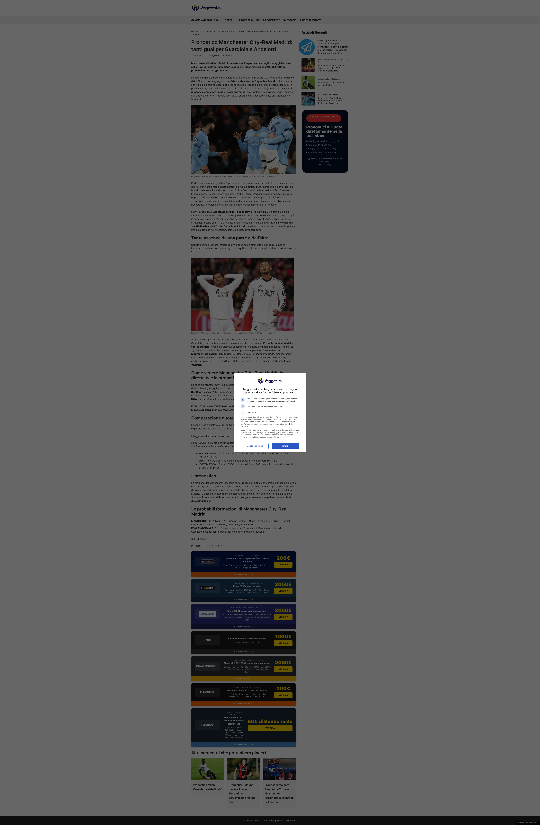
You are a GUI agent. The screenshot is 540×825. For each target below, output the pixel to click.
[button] (270, 413)
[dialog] (270, 412)
